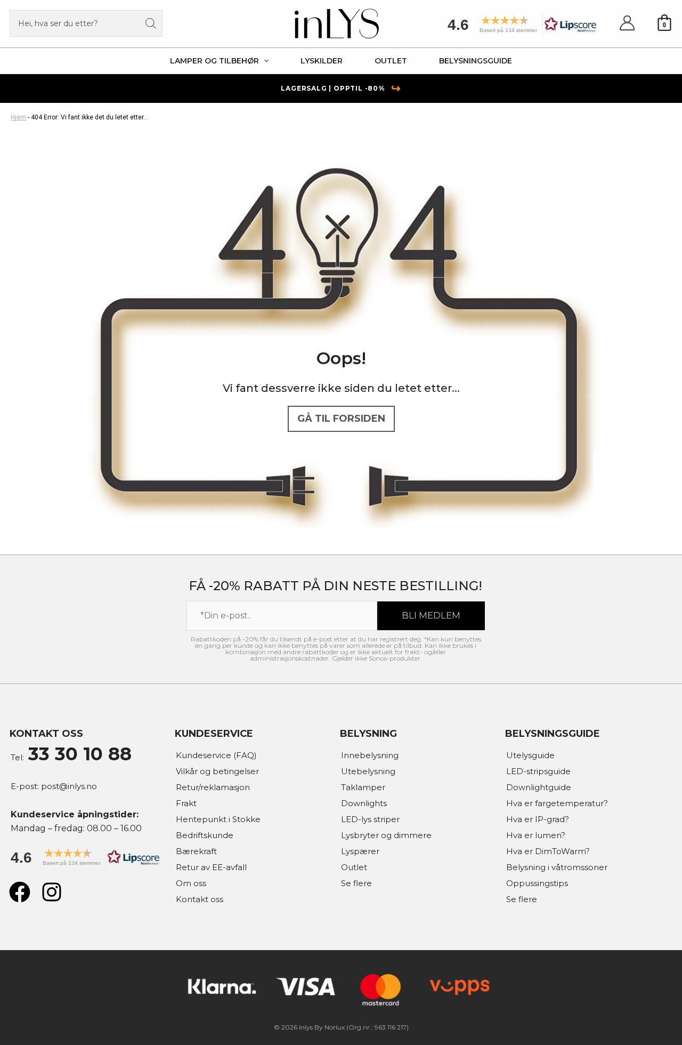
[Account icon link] (627, 23)
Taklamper (363, 787)
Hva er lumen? (535, 835)
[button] (518, 28)
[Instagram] (51, 892)
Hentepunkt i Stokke (218, 819)
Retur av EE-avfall (211, 867)
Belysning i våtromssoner (556, 867)
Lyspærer (360, 851)
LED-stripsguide (538, 771)
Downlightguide (538, 787)
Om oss (191, 883)
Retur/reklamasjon (213, 787)
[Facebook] (19, 892)
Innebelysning (370, 755)
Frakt (186, 803)
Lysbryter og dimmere (386, 835)
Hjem (18, 117)
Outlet (354, 867)
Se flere (356, 883)
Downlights (364, 803)
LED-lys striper (370, 819)
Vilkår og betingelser (217, 771)
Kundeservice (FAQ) (216, 755)
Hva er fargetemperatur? (557, 803)
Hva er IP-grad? (537, 819)
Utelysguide (530, 755)
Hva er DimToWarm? (548, 851)
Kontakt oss (199, 899)
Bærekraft (196, 851)
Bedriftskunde (204, 835)
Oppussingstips (537, 883)
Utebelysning (368, 771)
